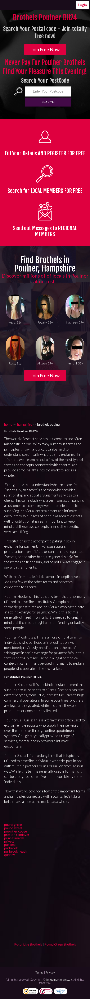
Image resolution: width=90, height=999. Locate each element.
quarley (9, 855)
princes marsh (14, 838)
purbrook (11, 848)
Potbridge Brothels (28, 944)
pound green (13, 824)
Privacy (50, 972)
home (8, 424)
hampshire (24, 424)
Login (82, 5)
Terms (39, 972)
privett (9, 841)
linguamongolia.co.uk (59, 979)
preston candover (16, 835)
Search (48, 102)
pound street (13, 828)
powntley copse (15, 831)
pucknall (10, 845)
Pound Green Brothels (60, 944)
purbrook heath (15, 851)
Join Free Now (45, 49)
